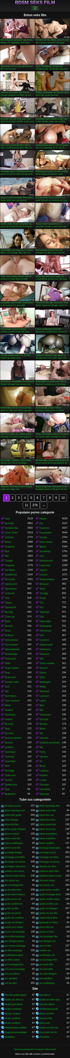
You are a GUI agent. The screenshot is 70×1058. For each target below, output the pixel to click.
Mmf (7, 766)
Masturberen (46, 560)
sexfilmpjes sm (47, 955)
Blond (8, 542)
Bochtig (9, 612)
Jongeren (10, 546)
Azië (41, 556)
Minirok (9, 742)
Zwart (8, 630)
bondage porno (47, 852)
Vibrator (43, 756)
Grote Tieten (11, 532)
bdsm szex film (12, 847)
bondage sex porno (15, 861)
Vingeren (10, 565)
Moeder (9, 626)
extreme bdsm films (15, 875)
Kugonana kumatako (16, 1032)
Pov (41, 607)
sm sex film (11, 983)
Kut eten (9, 733)
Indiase (9, 719)
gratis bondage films (50, 894)
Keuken (43, 775)
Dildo (7, 663)
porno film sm (46, 927)
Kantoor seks (12, 682)
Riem (7, 621)
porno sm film (46, 931)
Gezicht (43, 668)
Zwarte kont (11, 784)
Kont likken (11, 696)
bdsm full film (12, 824)
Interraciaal (45, 630)
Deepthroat (11, 574)
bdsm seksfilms (47, 838)
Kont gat (43, 719)
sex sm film (45, 945)
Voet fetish (44, 789)
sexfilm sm (45, 950)
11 (26, 505)
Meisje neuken (12, 1013)
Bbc (41, 710)
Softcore (9, 635)
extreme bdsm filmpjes (50, 871)
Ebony (42, 672)
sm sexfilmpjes (47, 983)
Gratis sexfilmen (13, 1009)
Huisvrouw (10, 658)
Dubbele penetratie (49, 742)
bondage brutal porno (50, 847)
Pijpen (42, 518)
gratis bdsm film (13, 889)
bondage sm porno (49, 861)
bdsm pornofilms (48, 833)
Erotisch (9, 724)
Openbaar (10, 714)
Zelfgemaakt (45, 644)
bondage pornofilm (15, 857)
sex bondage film (48, 936)
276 (35, 505)
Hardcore (44, 528)
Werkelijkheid (12, 649)
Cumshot (44, 640)
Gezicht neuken (13, 738)
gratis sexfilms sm (48, 903)
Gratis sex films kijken (50, 999)
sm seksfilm (11, 978)
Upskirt (8, 780)
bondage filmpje (13, 852)
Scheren (9, 537)
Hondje (43, 537)
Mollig (42, 686)
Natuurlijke (45, 621)
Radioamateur (47, 579)
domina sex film (47, 866)
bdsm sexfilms (46, 843)
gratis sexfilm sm (13, 903)
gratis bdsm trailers (15, 894)
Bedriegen (45, 682)
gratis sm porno (13, 913)
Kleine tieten (46, 542)
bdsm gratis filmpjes (15, 829)
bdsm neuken (12, 833)
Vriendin (43, 738)
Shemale (9, 756)
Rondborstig (11, 528)
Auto (7, 789)
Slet (41, 658)
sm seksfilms (46, 978)
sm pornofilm (46, 969)
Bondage (10, 770)
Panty (42, 752)
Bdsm (42, 728)
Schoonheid (11, 640)
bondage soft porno (15, 866)
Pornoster (10, 579)
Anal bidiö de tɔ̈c (48, 1032)
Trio (41, 602)
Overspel (44, 784)
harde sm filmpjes (14, 922)
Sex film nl (44, 995)
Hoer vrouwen (12, 700)
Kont (7, 518)
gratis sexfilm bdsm (49, 899)
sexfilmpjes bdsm (14, 955)
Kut (41, 523)
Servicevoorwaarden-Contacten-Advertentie (35, 1049)
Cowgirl (9, 560)
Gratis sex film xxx (48, 1027)
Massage (44, 794)
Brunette (9, 523)
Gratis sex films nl (14, 999)
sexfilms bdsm (12, 959)
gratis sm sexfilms (14, 917)
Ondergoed (45, 626)
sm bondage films (14, 964)
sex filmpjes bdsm (14, 941)
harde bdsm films (48, 917)
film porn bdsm (47, 880)
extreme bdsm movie (50, 875)
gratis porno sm (13, 899)
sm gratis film (46, 964)
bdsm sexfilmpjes (14, 843)
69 (40, 761)
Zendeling (44, 551)
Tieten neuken (47, 663)
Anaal (42, 598)
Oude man (10, 775)
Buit (7, 551)
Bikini (8, 705)
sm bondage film (48, 959)
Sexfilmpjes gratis (48, 1009)
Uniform (9, 747)
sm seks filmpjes (48, 973)
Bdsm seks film (35, 2)
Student (9, 710)
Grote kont (10, 677)
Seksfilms (10, 1037)
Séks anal (44, 1023)
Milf (7, 556)
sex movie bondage (15, 945)
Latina (42, 700)
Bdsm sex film (46, 1013)
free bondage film (14, 885)
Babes (42, 546)
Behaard (44, 584)
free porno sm (46, 885)
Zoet (7, 686)
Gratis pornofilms (14, 1004)
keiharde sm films (48, 922)
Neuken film (45, 1018)
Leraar (42, 780)
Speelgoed (11, 588)
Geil (41, 635)
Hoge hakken (12, 668)
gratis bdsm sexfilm (49, 889)
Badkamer (10, 794)
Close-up (10, 616)
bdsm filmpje (11, 819)
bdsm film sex (46, 815)
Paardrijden (45, 532)
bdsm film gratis (13, 815)
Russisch (44, 654)
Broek (42, 766)
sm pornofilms (12, 973)
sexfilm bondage (13, 950)
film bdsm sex (12, 880)
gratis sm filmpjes (48, 908)
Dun (41, 616)
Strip (7, 728)
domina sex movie (14, 871)
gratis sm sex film (48, 913)
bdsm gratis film (47, 824)
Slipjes (8, 602)
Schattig (43, 593)
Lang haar (44, 565)
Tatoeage (44, 612)
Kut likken (10, 570)
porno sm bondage (15, 931)
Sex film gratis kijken (15, 995)
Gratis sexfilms (12, 1018)
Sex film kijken (47, 1004)
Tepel (42, 588)
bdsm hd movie (47, 829)
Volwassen (45, 714)
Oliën (42, 677)
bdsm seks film (12, 838)
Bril (41, 747)
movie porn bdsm (14, 927)
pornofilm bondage (15, 936)
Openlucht (10, 607)
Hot (7, 691)
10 (63, 497)
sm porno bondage (15, 969)
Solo (7, 598)
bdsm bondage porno (16, 810)
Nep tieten (10, 761)
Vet (41, 733)
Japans (43, 570)
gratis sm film (12, 908)
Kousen (43, 574)
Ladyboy (44, 770)
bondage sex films (49, 857)
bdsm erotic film (47, 810)
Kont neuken (11, 644)
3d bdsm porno (13, 805)
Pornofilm (44, 1037)
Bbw (41, 705)
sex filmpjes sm (47, 941)
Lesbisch (44, 696)
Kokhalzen (45, 649)
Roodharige (11, 654)
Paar (7, 672)
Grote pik (9, 593)
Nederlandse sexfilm (16, 1027)
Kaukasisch (11, 584)
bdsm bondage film (49, 805)
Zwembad (10, 752)
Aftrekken (44, 691)
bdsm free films (47, 819)
